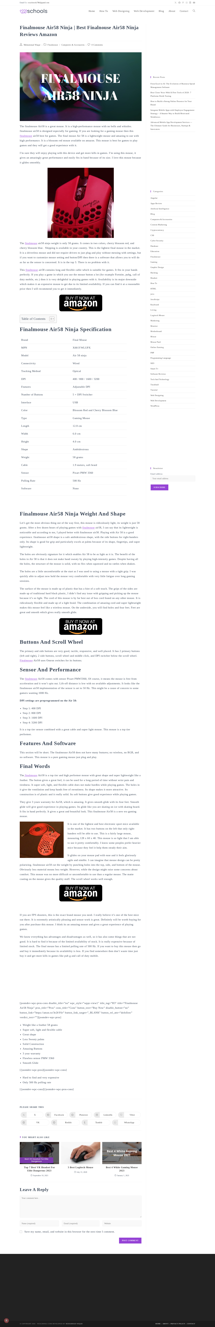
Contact (191, 1324)
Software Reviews (158, 374)
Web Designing (157, 395)
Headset (153, 278)
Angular (154, 198)
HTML (153, 289)
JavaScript (154, 299)
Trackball (154, 385)
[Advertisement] (172, 48)
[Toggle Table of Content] (50, 318)
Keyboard (154, 305)
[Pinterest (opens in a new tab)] (183, 2)
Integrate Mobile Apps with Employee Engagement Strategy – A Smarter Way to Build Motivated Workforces (172, 113)
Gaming (153, 262)
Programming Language (160, 358)
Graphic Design (157, 267)
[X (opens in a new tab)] (176, 2)
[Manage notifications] (6, 1320)
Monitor (154, 326)
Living (153, 310)
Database (154, 246)
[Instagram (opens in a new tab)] (187, 2)
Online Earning (157, 347)
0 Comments (97, 45)
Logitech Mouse (157, 315)
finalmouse (26, 135)
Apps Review (156, 203)
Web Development (158, 401)
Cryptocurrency (157, 230)
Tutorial (154, 390)
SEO (152, 363)
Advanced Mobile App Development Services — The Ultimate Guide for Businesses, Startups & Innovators (171, 125)
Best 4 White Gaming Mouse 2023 (122, 1169)
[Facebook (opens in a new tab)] (180, 2)
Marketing (155, 321)
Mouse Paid (155, 342)
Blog (152, 214)
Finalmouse (53, 45)
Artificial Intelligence (159, 209)
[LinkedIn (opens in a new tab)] (190, 2)
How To (153, 283)
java (152, 294)
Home (158, 1324)
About (166, 1324)
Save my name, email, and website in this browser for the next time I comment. (69, 1231)
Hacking (154, 273)
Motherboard (156, 331)
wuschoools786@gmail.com (38, 3)
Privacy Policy (178, 1324)
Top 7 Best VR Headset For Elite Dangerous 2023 (39, 1169)
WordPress (154, 406)
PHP (152, 353)
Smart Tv (154, 369)
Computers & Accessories (73, 45)
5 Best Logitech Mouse (80, 1167)
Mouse (153, 336)
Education (154, 251)
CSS (152, 235)
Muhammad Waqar (32, 45)
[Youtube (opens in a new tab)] (193, 2)
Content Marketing (158, 225)
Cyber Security (156, 241)
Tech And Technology (159, 379)
